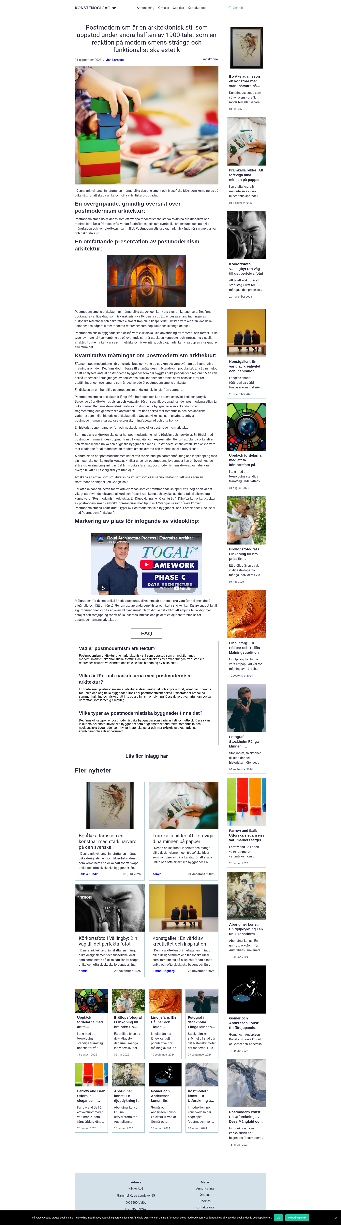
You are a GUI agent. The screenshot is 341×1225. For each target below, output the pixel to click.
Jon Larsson (115, 60)
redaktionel (210, 59)
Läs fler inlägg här (147, 756)
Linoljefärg (236, 659)
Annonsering (145, 8)
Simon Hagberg (164, 971)
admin (157, 874)
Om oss (163, 8)
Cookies (178, 8)
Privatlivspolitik (297, 1217)
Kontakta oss (197, 8)
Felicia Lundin (88, 874)
